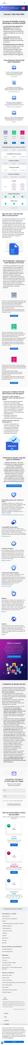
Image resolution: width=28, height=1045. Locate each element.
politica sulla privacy (18, 800)
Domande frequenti (6, 1001)
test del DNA (22, 219)
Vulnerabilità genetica (7, 960)
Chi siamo (4, 969)
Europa (6, 1022)
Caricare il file (14, 76)
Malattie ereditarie (6, 560)
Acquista (4, 951)
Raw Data (4, 949)
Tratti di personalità (6, 586)
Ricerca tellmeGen (6, 973)
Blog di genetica (6, 966)
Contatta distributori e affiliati (9, 971)
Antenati (3, 634)
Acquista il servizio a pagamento (14, 106)
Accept (14, 1041)
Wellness (3, 611)
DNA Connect (5, 946)
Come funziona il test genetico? (9, 927)
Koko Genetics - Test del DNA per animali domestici (12, 977)
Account (14, 121)
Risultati (4, 929)
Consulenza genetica (7, 957)
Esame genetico (6, 925)
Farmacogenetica (5, 536)
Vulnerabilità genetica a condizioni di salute (12, 514)
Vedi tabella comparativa (14, 91)
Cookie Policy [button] (5, 1036)
